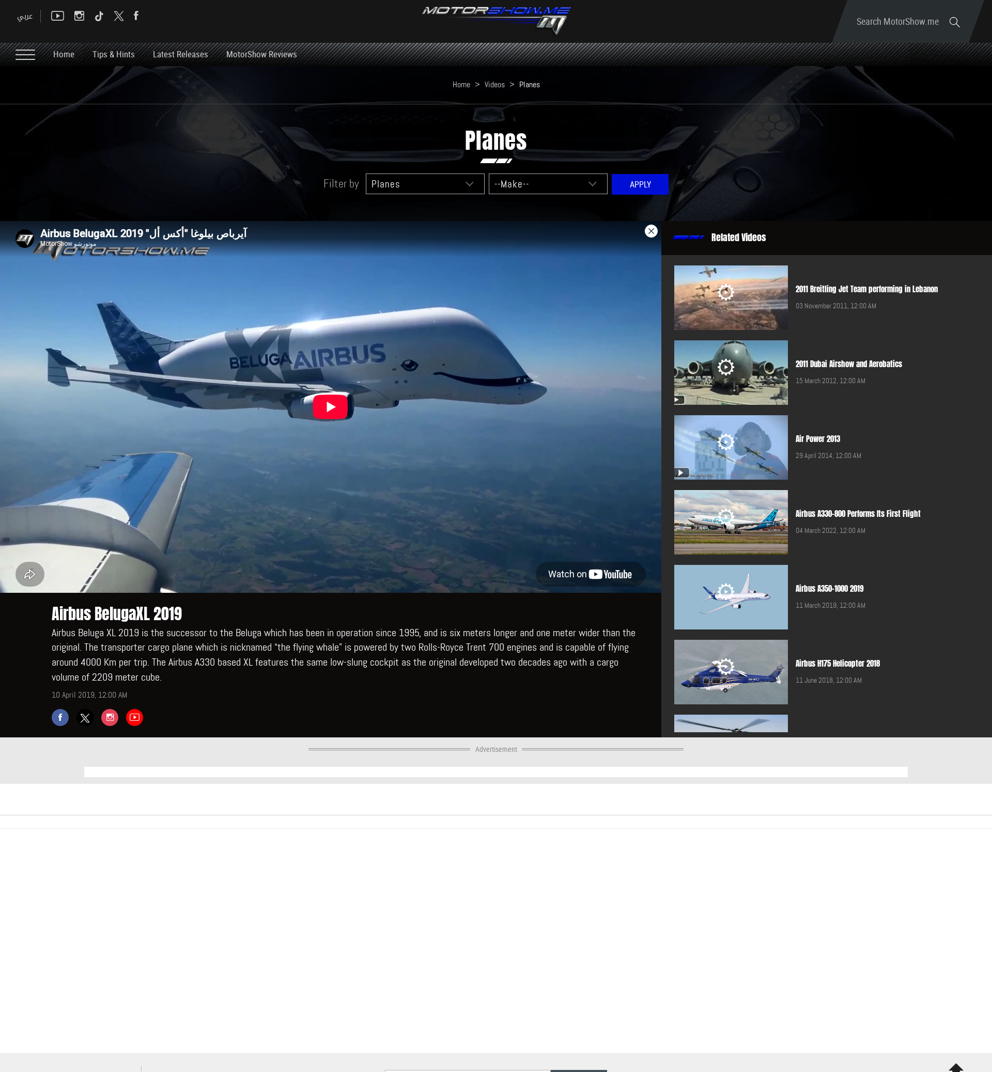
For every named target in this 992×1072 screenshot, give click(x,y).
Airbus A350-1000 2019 (830, 588)
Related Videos (738, 237)
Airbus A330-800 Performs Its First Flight (858, 513)
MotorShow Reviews (261, 54)
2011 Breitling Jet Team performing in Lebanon (867, 289)
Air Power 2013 (818, 439)
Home (63, 54)
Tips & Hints (113, 54)
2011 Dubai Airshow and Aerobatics (849, 364)
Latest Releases (180, 54)
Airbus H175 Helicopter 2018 (838, 663)
